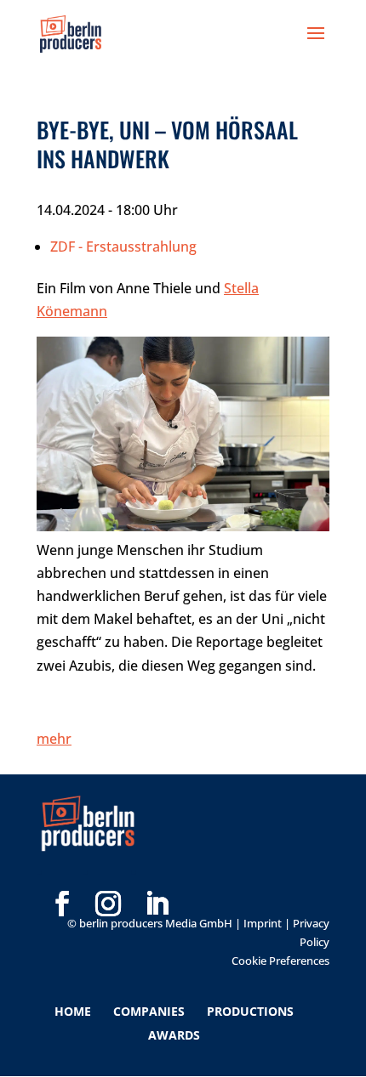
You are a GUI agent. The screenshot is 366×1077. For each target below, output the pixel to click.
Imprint (262, 923)
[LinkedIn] (156, 876)
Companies (149, 1011)
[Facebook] (62, 876)
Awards (174, 1035)
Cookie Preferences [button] (280, 960)
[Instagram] (108, 876)
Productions (250, 1011)
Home (72, 1011)
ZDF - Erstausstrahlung (123, 246)
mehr (54, 738)
